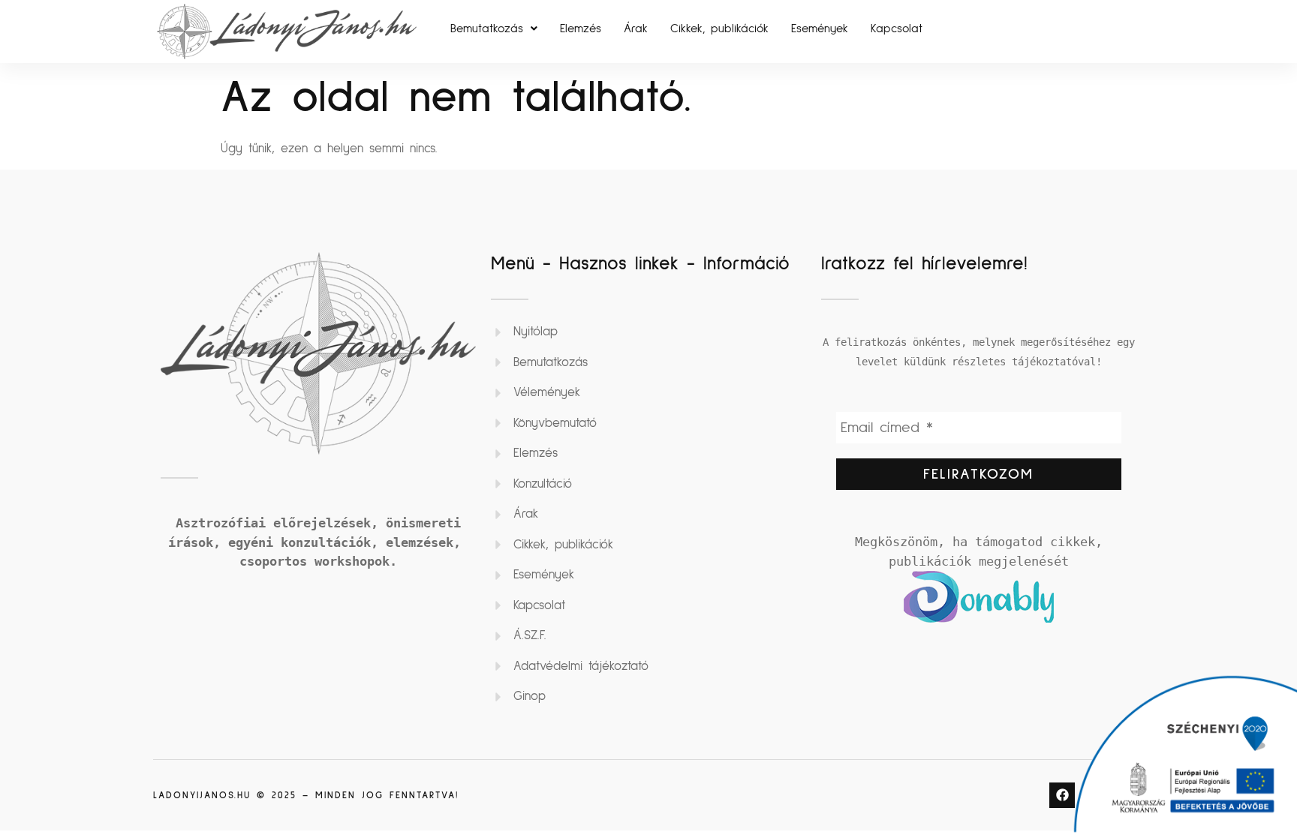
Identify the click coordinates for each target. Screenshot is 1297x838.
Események (819, 29)
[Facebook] (1062, 795)
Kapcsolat (896, 29)
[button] (494, 28)
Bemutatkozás (486, 29)
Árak (636, 29)
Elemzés (580, 29)
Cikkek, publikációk (719, 29)
